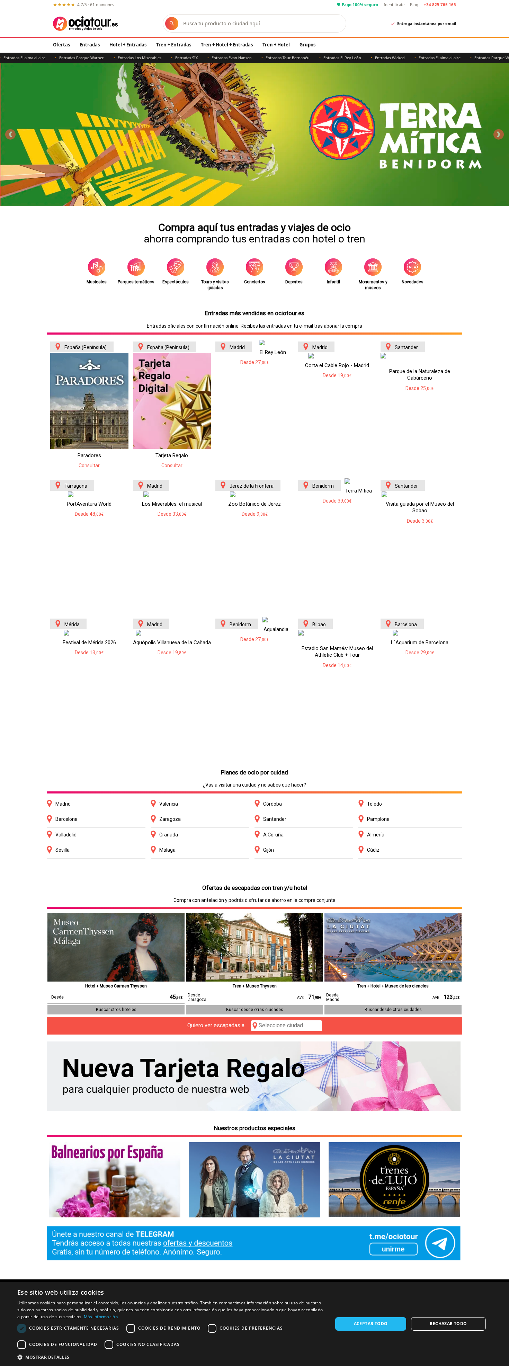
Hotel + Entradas (127, 45)
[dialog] (254, 1324)
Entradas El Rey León (303, 57)
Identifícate (394, 4)
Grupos (307, 45)
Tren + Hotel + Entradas (227, 45)
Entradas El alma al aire (401, 57)
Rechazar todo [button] (448, 1324)
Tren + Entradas (173, 45)
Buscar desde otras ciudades (254, 1009)
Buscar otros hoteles (116, 1009)
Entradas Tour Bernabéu (249, 57)
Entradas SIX (147, 57)
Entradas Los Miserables (101, 57)
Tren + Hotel (276, 45)
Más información (101, 1317)
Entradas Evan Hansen (193, 57)
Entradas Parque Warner (42, 57)
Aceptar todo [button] (371, 1324)
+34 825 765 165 (440, 4)
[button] (170, 1357)
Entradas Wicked (351, 57)
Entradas (90, 45)
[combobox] (260, 23)
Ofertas (61, 45)
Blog (414, 4)
